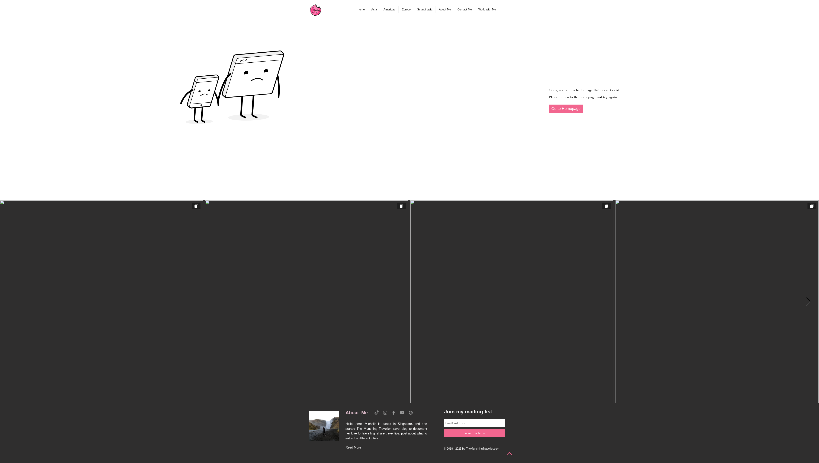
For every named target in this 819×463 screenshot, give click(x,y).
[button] (374, 9)
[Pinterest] (410, 412)
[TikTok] (376, 412)
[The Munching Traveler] (315, 9)
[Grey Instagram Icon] (385, 412)
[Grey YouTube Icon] (402, 412)
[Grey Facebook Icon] (393, 412)
